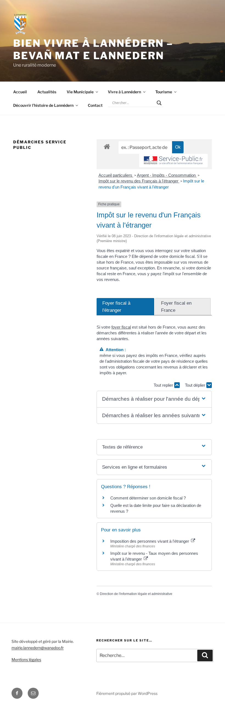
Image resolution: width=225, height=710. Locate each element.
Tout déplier (195, 385)
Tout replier (164, 385)
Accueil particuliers (116, 175)
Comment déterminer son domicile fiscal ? (148, 498)
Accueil (20, 91)
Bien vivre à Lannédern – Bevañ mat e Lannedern (93, 49)
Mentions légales (26, 659)
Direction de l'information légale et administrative (136, 594)
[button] (154, 399)
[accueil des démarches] (107, 146)
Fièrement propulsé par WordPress (127, 693)
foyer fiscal (121, 327)
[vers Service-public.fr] (173, 160)
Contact (95, 105)
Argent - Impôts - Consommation (167, 175)
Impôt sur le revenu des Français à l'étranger (139, 181)
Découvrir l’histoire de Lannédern (43, 105)
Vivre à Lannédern (124, 91)
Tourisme (163, 91)
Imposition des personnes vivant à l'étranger (150, 541)
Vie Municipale (80, 91)
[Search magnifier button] (159, 103)
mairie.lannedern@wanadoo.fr (38, 647)
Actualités (46, 91)
